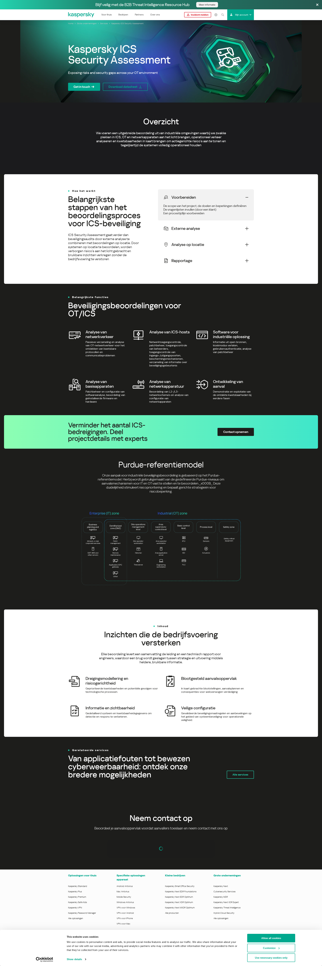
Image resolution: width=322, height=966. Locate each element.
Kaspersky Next (220, 886)
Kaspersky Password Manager (82, 913)
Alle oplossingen (75, 918)
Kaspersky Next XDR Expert (226, 902)
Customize (269, 948)
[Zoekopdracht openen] (223, 15)
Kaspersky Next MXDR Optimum (180, 907)
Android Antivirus (125, 886)
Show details (74, 959)
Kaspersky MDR (220, 897)
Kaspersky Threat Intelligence (226, 907)
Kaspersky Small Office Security (180, 886)
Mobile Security (124, 897)
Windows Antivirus (125, 902)
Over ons (155, 14)
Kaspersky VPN (75, 907)
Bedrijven (123, 14)
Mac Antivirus (123, 891)
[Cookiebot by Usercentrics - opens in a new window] (44, 959)
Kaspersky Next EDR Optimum (179, 897)
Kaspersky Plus (75, 891)
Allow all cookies (271, 938)
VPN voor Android (125, 913)
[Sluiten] (317, 5)
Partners (139, 14)
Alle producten (172, 913)
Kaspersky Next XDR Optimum (179, 902)
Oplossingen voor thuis (82, 875)
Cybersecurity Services (224, 891)
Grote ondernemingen (227, 875)
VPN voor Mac (123, 923)
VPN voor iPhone (125, 918)
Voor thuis (106, 14)
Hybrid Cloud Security (223, 913)
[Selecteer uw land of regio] (216, 15)
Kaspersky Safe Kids (77, 902)
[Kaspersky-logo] (81, 14)
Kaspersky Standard (77, 886)
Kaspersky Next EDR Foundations (180, 891)
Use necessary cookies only (271, 957)
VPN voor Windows (126, 907)
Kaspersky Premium (77, 897)
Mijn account (241, 14)
